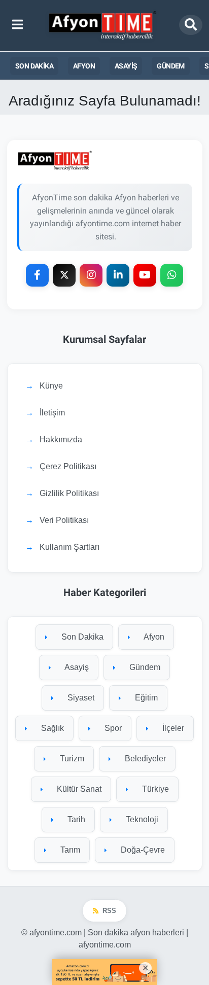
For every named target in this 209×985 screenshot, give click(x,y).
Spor (112, 728)
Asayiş (126, 66)
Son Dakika (34, 66)
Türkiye (154, 789)
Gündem (170, 66)
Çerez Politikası (68, 466)
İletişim (52, 412)
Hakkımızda (61, 439)
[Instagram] (91, 275)
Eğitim (145, 697)
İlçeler (172, 728)
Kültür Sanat (78, 789)
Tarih (75, 819)
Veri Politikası (64, 520)
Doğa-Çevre (142, 850)
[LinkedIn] (118, 275)
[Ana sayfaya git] (104, 160)
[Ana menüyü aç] (17, 25)
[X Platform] (64, 275)
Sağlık (51, 728)
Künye (51, 385)
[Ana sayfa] (103, 25)
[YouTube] (144, 275)
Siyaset (79, 697)
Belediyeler (144, 758)
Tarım (69, 850)
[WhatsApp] (171, 275)
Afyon (84, 66)
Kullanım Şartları (69, 547)
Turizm (71, 758)
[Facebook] (37, 275)
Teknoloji (141, 819)
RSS (109, 910)
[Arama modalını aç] (190, 25)
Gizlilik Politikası (69, 493)
